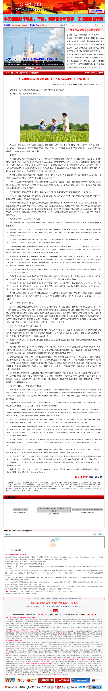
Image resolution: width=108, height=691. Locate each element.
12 (53, 61)
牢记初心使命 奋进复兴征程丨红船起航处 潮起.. (43, 64)
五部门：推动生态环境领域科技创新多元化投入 (86, 38)
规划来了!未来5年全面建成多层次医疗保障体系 (86, 54)
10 (48, 61)
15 (62, 61)
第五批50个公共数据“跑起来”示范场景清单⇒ (85, 51)
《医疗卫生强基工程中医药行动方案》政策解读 (86, 64)
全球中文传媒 (20, 6)
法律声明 (42, 598)
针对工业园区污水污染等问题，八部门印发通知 (86, 61)
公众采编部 (36, 598)
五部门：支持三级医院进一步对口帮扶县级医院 (86, 48)
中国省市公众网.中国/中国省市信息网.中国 (25, 73)
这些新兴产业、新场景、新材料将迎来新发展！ (86, 41)
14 (59, 61)
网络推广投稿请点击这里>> (94, 73)
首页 (7, 73)
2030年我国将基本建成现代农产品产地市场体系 (86, 44)
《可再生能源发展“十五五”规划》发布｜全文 (85, 67)
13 (56, 61)
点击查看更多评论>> (98, 534)
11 (50, 61)
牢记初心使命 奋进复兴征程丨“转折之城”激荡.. (13, 64)
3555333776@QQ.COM (19, 25)
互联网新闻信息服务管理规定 (37, 561)
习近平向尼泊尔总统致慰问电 (85, 30)
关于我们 (29, 598)
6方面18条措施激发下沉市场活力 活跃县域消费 (85, 58)
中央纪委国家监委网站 (80, 84)
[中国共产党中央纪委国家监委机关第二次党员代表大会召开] (54, 21)
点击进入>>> (43, 25)
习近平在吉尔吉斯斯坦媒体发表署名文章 (83, 35)
